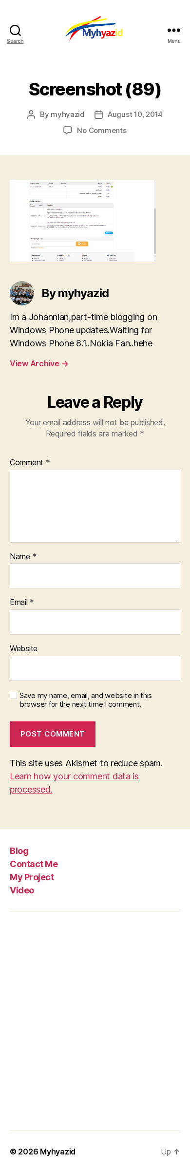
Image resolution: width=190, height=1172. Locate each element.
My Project (32, 877)
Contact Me (33, 864)
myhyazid (68, 114)
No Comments (101, 130)
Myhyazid (58, 1151)
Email (22, 602)
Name (23, 556)
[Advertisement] (95, 1021)
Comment (30, 462)
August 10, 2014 (135, 114)
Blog (19, 851)
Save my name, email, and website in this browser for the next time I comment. (85, 700)
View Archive (39, 363)
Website (24, 648)
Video (22, 890)
